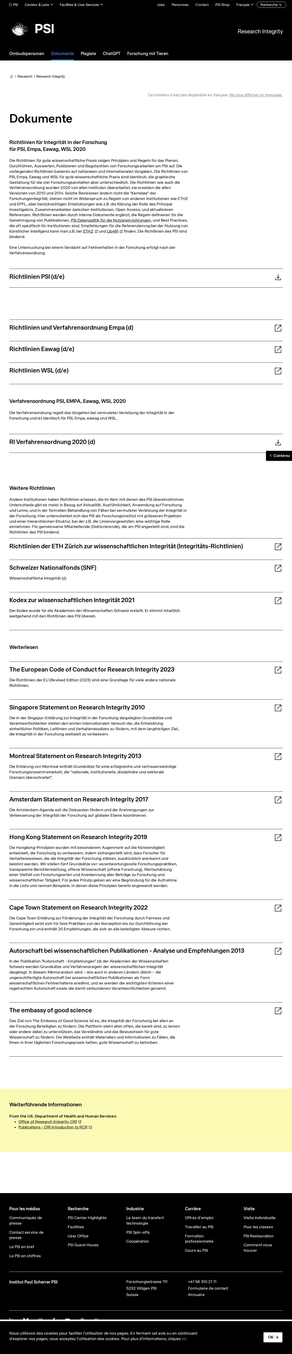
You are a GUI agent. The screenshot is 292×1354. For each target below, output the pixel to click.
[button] (279, 456)
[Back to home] (31, 28)
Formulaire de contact (208, 1288)
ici (184, 1338)
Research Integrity (260, 31)
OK (271, 1337)
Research (25, 76)
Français (243, 5)
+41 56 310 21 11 (202, 1281)
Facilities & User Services (79, 5)
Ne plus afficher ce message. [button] (256, 95)
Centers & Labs (37, 5)
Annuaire (196, 1294)
